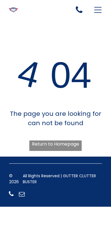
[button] (98, 10)
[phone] (11, 194)
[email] (21, 194)
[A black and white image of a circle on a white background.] (79, 12)
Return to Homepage (55, 144)
